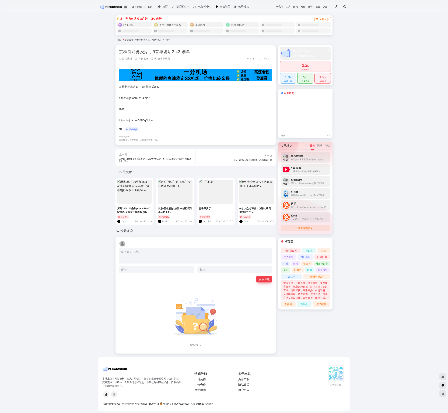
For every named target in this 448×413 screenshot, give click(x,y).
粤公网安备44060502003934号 (178, 403)
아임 (285, 263)
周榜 (320, 146)
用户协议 (243, 390)
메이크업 (323, 270)
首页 (120, 39)
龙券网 (288, 304)
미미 (309, 270)
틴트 (323, 250)
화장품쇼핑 (291, 250)
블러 (285, 270)
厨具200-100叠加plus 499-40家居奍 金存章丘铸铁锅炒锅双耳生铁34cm (133, 211)
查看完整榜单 (305, 228)
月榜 (327, 146)
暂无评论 (126, 230)
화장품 (309, 250)
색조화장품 (322, 263)
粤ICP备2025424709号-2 (147, 403)
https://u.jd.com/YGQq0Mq (135, 120)
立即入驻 (325, 19)
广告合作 (200, 384)
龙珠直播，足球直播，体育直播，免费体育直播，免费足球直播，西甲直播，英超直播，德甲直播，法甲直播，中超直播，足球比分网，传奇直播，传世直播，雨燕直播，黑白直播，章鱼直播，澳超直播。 (305, 290)
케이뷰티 (305, 257)
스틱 (295, 263)
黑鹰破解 (321, 304)
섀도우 (306, 263)
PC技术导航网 (162, 58)
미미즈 (297, 270)
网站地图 (200, 390)
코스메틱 (289, 257)
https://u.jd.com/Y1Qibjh (133, 98)
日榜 (312, 146)
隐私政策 (243, 384)
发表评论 (264, 279)
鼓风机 (304, 304)
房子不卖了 (205, 208)
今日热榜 (200, 379)
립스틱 (291, 276)
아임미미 (322, 257)
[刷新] (328, 135)
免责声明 (243, 379)
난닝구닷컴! (316, 276)
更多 (283, 135)
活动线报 (128, 39)
